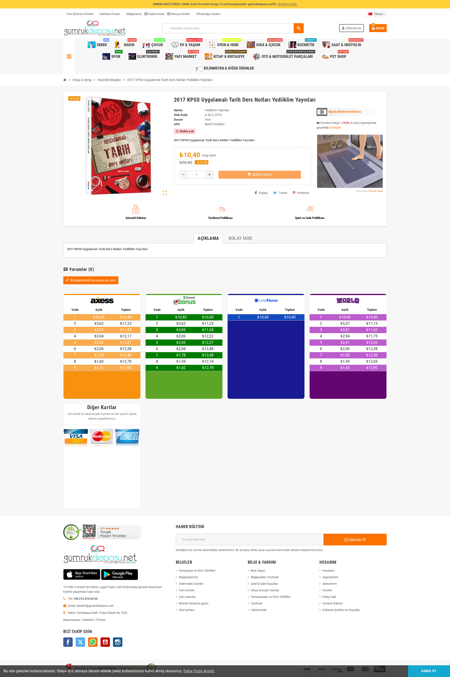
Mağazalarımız (188, 577)
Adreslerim (329, 583)
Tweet (283, 193)
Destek (327, 590)
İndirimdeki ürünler (191, 583)
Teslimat (256, 603)
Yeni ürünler (187, 590)
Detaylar (335, 127)
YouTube (105, 642)
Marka (178, 110)
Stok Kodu (181, 115)
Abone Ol (357, 539)
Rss (93, 642)
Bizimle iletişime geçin (193, 603)
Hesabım (328, 570)
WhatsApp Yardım (208, 14)
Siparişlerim (330, 577)
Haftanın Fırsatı (109, 14)
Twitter (80, 642)
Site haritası (187, 610)
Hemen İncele (375, 190)
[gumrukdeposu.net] (95, 28)
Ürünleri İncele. (287, 4)
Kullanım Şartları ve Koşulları (341, 610)
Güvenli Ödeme (332, 603)
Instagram (117, 642)
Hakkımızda (156, 14)
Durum (178, 119)
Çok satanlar (187, 597)
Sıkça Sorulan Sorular (265, 590)
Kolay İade (329, 597)
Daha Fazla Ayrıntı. (199, 671)
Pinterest (303, 193)
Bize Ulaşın (258, 570)
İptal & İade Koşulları (264, 583)
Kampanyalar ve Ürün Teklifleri (271, 597)
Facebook (68, 642)
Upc (177, 124)
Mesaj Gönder (180, 14)
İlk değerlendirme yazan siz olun (91, 280)
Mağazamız (134, 14)
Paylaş (263, 193)
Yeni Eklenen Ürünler (80, 14)
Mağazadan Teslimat (264, 577)
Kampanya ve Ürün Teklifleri (197, 570)
